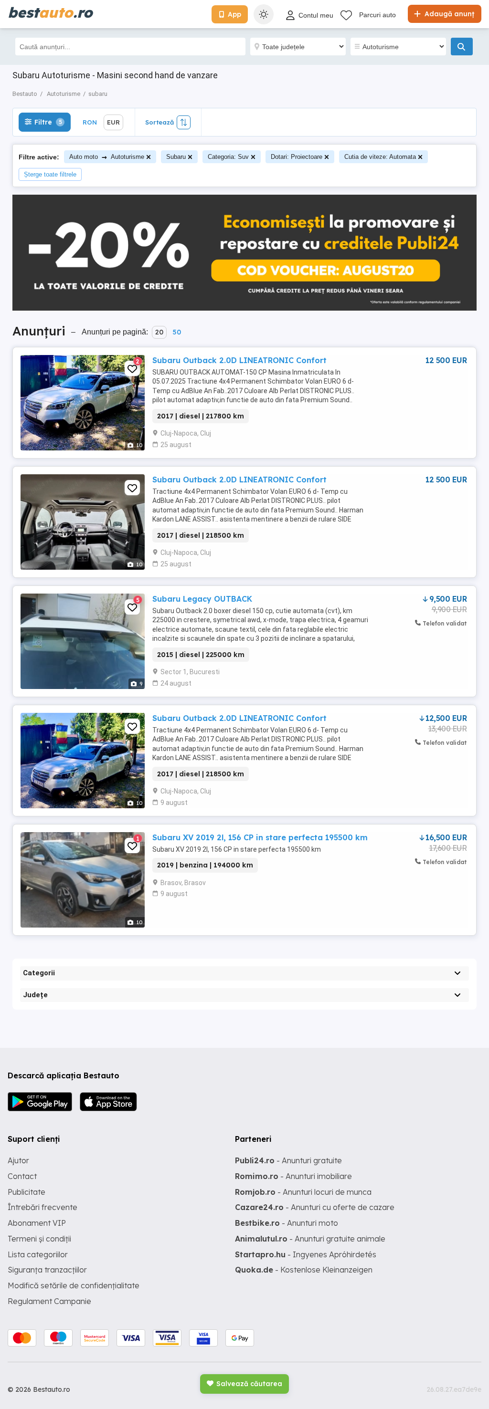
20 (159, 332)
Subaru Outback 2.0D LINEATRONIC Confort (239, 360)
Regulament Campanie (49, 1301)
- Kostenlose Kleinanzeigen (303, 1269)
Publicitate (26, 1192)
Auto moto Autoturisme (106, 157)
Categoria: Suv (228, 156)
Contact (22, 1176)
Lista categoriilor (38, 1254)
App (234, 14)
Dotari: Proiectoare (296, 156)
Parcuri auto (377, 15)
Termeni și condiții (39, 1238)
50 (176, 332)
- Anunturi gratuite (288, 1160)
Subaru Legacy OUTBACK (202, 599)
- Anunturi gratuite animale (310, 1238)
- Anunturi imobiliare (293, 1176)
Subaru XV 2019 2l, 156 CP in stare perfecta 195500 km (260, 837)
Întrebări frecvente (42, 1207)
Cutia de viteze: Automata (380, 156)
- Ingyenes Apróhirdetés (305, 1254)
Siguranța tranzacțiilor (47, 1269)
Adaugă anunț (448, 14)
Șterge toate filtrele (50, 174)
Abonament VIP (37, 1223)
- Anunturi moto (286, 1223)
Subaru (176, 156)
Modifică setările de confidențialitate (73, 1285)
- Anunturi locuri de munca (303, 1192)
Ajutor (18, 1160)
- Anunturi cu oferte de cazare (314, 1207)
